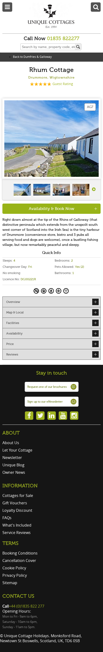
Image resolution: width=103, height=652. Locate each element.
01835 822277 (63, 38)
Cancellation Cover (19, 560)
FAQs (6, 517)
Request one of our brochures (47, 386)
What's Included (16, 525)
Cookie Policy (14, 568)
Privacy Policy (14, 575)
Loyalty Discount (17, 510)
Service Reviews (16, 532)
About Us (10, 442)
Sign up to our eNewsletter (45, 401)
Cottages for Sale (17, 495)
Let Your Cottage (17, 450)
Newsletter (12, 457)
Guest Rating (62, 83)
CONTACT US (18, 596)
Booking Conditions (20, 553)
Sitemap (9, 582)
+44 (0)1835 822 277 (26, 606)
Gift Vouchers (14, 503)
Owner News (13, 472)
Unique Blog (13, 465)
